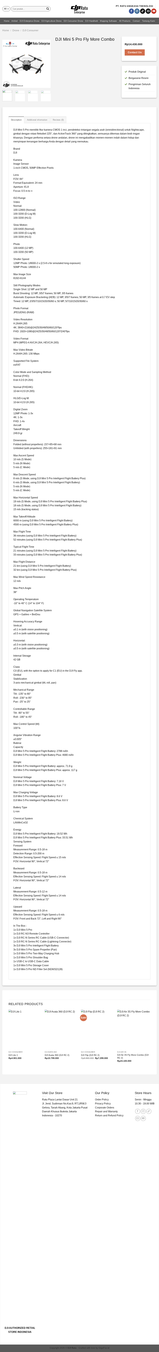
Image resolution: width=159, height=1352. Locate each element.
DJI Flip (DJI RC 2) (90, 1055)
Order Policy (102, 1099)
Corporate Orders (104, 1107)
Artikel (14, 21)
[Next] (46, 64)
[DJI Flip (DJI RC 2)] (97, 1029)
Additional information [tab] (37, 120)
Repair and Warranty (106, 1111)
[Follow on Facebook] (131, 11)
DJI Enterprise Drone (29, 21)
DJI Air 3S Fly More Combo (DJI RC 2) (133, 1056)
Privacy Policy (103, 1103)
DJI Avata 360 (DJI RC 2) (57, 1055)
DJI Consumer (30, 30)
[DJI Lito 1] (25, 1029)
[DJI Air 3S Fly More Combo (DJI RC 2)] (133, 1029)
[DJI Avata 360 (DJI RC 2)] (61, 1029)
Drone (15, 30)
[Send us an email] (148, 11)
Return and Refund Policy (109, 1115)
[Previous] (7, 64)
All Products (125, 21)
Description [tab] (16, 120)
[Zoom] (6, 84)
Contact (136, 21)
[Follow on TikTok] (142, 11)
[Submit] (47, 8)
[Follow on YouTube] (153, 11)
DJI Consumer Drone (73, 21)
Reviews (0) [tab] (58, 120)
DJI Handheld (91, 21)
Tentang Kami (148, 21)
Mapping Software (108, 21)
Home (6, 21)
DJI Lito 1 (13, 1055)
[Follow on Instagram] (137, 11)
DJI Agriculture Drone (51, 21)
